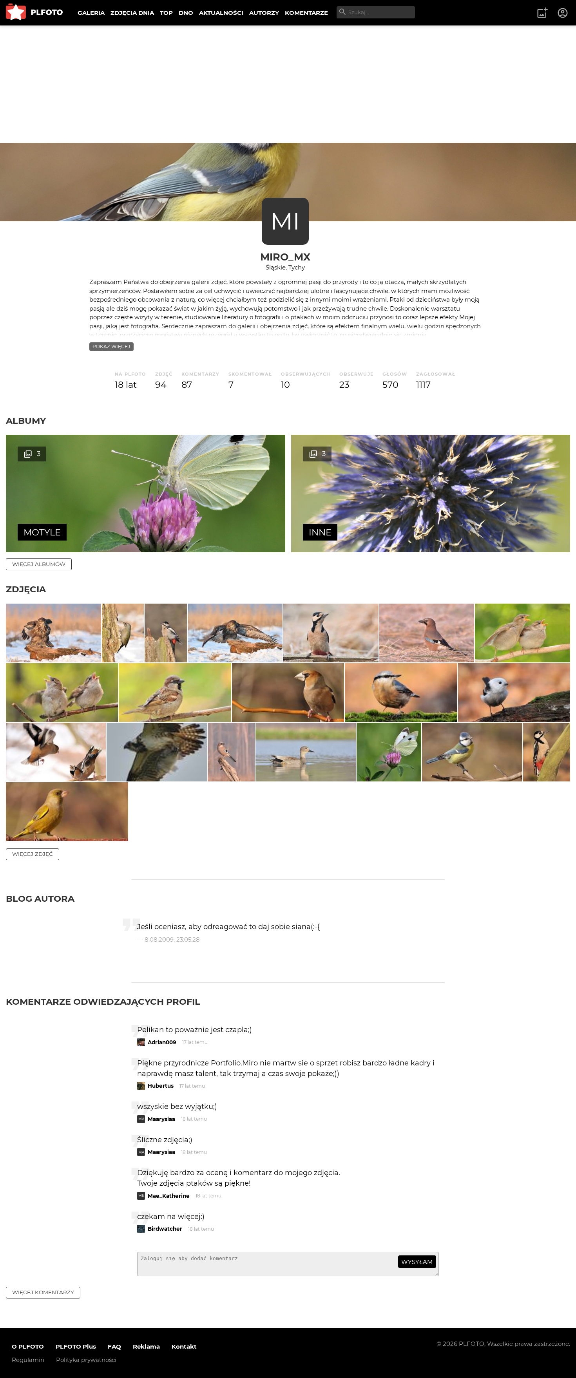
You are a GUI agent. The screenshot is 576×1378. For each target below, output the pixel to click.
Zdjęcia (26, 589)
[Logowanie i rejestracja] (563, 12)
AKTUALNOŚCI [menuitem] (221, 12)
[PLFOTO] (34, 12)
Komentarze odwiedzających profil (103, 1001)
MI (285, 221)
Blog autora (40, 898)
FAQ (114, 1346)
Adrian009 (162, 1042)
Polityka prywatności (86, 1360)
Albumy (26, 420)
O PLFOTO (28, 1346)
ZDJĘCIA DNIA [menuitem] (132, 12)
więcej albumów (38, 564)
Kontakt (184, 1346)
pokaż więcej (111, 346)
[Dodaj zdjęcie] (542, 12)
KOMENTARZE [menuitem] (306, 12)
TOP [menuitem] (166, 12)
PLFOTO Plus (76, 1346)
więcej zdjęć (32, 854)
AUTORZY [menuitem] (264, 12)
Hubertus (161, 1086)
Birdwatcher (165, 1229)
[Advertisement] (288, 84)
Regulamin (28, 1360)
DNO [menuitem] (186, 12)
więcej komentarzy (43, 1292)
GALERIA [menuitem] (91, 12)
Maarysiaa (161, 1119)
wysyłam (417, 1262)
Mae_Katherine (169, 1196)
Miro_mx (285, 257)
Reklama (146, 1346)
